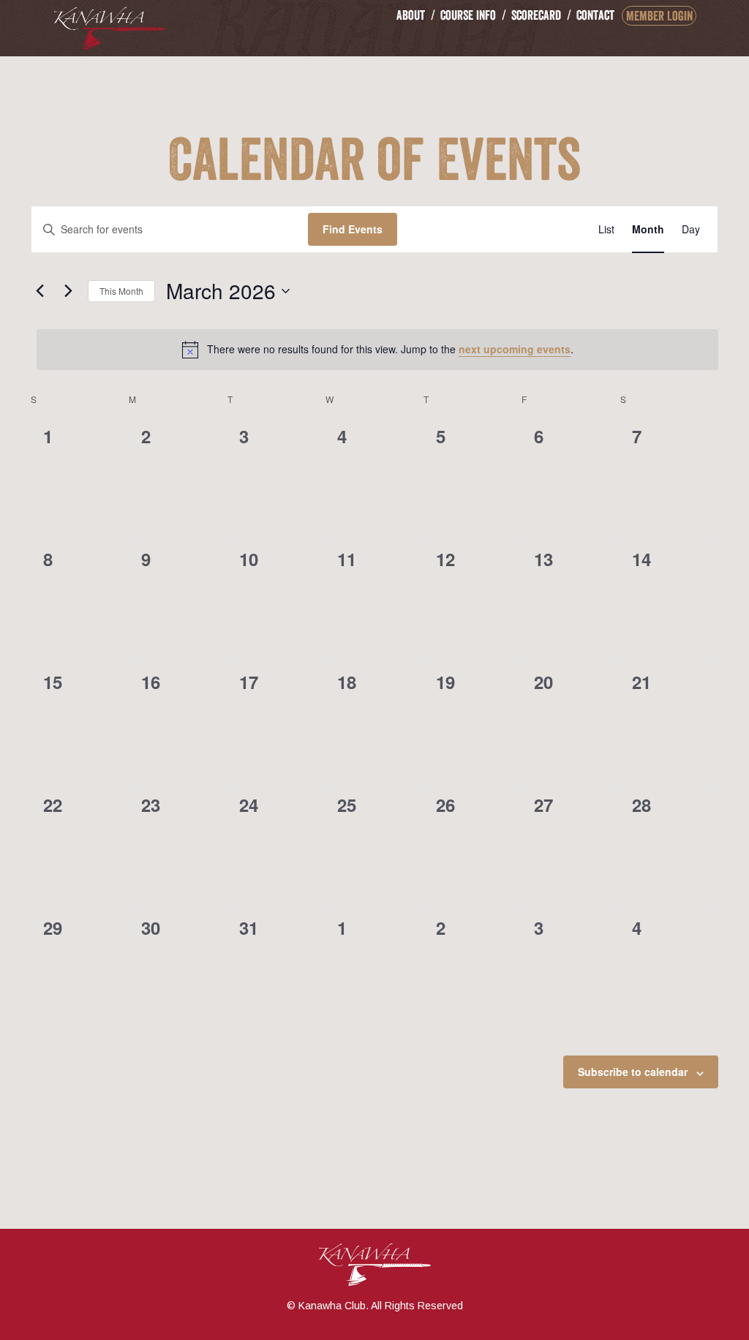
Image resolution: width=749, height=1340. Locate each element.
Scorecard (536, 15)
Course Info (468, 15)
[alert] (377, 349)
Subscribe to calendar (633, 1071)
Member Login (659, 15)
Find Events (353, 229)
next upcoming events (515, 349)
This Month (121, 291)
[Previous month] (39, 291)
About (410, 15)
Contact (595, 15)
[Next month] (68, 291)
